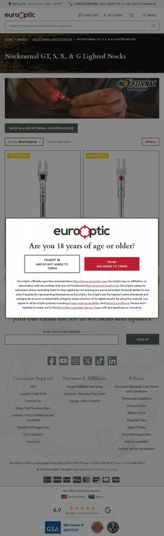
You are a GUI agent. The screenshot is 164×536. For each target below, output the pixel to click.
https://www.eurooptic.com (90, 281)
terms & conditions (117, 303)
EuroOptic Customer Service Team (79, 307)
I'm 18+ (112, 264)
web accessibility (88, 303)
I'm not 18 (52, 264)
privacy (72, 303)
